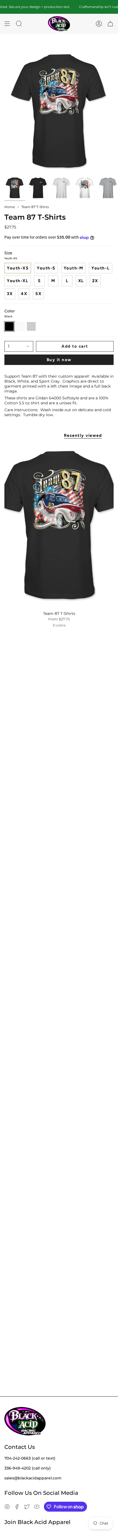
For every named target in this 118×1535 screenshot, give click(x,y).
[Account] (98, 23)
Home (9, 207)
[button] (19, 23)
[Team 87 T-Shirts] (59, 526)
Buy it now (59, 359)
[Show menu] (7, 23)
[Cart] (110, 23)
